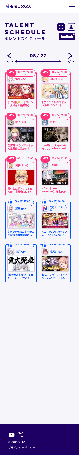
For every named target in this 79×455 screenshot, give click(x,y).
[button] (72, 6)
